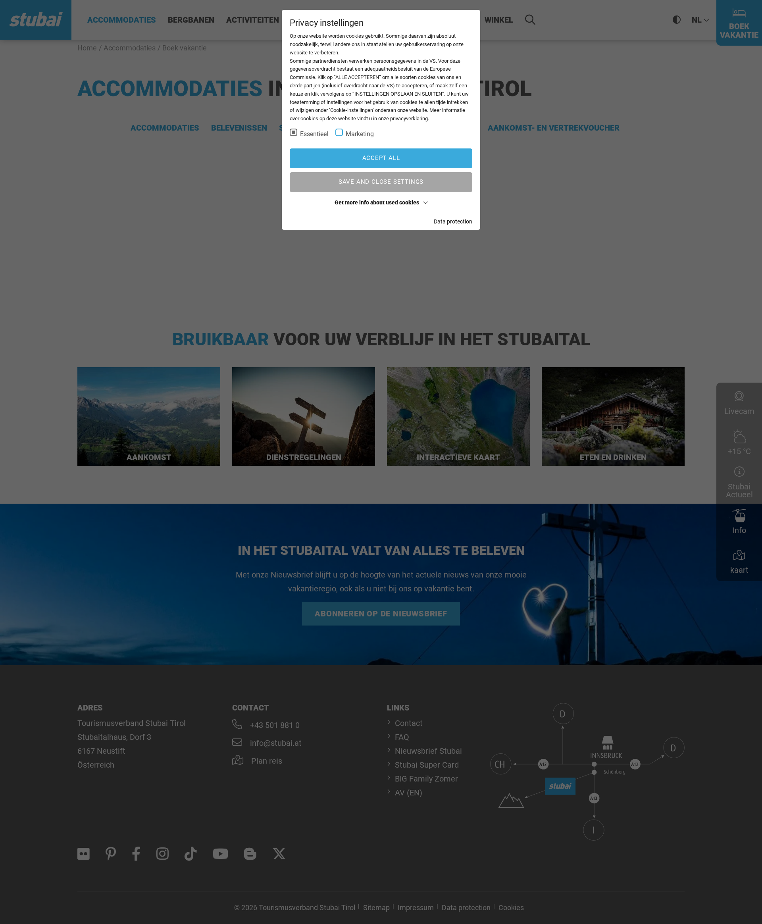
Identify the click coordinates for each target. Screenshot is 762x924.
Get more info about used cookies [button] (377, 202)
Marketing (360, 134)
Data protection (453, 221)
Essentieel (314, 134)
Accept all (381, 158)
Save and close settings (381, 181)
